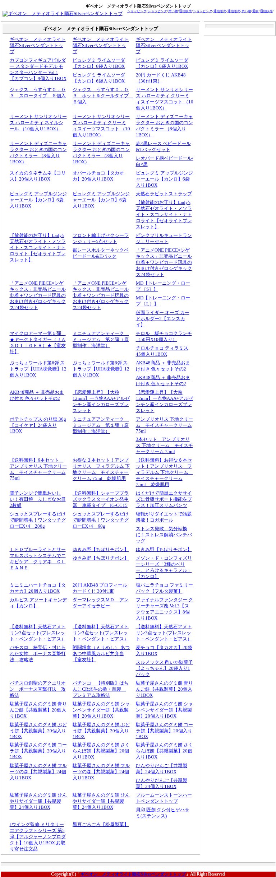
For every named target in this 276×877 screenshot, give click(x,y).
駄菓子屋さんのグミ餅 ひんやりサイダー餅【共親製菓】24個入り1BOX (38, 801)
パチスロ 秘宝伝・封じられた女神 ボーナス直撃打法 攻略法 (38, 653)
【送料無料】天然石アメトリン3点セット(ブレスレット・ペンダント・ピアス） (38, 633)
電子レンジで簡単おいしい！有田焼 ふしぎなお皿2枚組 (38, 499)
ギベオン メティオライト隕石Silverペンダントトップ (38, 45)
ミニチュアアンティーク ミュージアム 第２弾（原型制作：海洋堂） (101, 339)
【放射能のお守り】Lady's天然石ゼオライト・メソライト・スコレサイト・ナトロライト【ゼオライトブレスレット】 (164, 214)
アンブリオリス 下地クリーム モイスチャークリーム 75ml (164, 425)
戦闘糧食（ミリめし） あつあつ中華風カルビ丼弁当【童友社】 (101, 653)
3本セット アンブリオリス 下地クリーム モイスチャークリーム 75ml (164, 445)
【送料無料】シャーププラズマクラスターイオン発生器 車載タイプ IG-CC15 (101, 499)
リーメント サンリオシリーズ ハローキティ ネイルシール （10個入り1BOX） (38, 122)
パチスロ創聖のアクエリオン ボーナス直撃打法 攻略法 (38, 689)
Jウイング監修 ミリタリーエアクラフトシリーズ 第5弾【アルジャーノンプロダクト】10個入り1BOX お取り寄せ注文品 (38, 837)
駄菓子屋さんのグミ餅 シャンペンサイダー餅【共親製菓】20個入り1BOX (101, 710)
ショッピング (137, 11)
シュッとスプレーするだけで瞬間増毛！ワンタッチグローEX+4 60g (101, 520)
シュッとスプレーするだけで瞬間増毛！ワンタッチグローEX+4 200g (38, 520)
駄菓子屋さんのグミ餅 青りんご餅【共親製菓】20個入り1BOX (164, 689)
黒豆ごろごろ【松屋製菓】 (101, 824)
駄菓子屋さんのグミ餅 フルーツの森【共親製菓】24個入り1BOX (38, 771)
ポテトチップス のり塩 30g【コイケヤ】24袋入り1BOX (38, 425)
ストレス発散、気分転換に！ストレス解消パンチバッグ (164, 535)
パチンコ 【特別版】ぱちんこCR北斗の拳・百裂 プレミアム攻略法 (101, 689)
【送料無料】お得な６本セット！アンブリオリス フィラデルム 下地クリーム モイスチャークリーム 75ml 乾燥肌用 (164, 472)
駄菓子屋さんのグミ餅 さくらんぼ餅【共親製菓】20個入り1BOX (101, 751)
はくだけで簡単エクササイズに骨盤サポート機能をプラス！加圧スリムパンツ (164, 499)
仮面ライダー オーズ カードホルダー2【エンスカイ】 (162, 318)
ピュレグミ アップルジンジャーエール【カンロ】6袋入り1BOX (164, 179)
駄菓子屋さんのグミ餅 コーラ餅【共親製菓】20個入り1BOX (164, 730)
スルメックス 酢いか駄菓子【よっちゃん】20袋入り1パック (164, 668)
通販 (255, 11)
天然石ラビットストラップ (164, 193)
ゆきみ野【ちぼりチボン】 (101, 549)
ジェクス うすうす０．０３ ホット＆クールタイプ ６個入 (103, 95)
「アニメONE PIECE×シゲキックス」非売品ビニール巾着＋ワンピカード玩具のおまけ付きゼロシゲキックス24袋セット (164, 262)
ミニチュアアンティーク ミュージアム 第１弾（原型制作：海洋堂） (101, 425)
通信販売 (185, 11)
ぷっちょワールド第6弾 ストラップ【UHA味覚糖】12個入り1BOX (38, 369)
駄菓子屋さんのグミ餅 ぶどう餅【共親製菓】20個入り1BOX (38, 730)
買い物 (173, 11)
